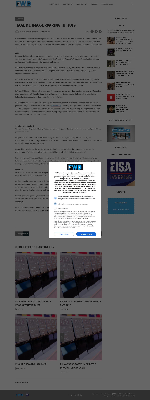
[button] (75, 208)
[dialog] (75, 200)
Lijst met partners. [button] (82, 218)
